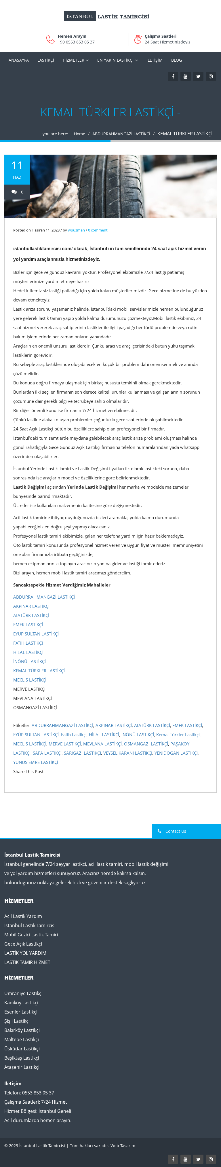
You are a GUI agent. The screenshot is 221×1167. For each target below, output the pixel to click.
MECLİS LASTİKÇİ (29, 680)
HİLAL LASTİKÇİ (28, 652)
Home (79, 133)
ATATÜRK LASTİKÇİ (31, 615)
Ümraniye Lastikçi (23, 993)
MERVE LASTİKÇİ (65, 744)
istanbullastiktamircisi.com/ (43, 248)
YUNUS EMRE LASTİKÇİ (35, 762)
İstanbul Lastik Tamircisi (30, 925)
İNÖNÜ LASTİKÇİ (29, 661)
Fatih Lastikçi (74, 734)
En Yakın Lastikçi (115, 60)
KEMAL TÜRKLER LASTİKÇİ (39, 670)
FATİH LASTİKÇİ (28, 643)
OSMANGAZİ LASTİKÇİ (146, 744)
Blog (176, 60)
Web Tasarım (122, 1145)
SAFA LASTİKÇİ (47, 753)
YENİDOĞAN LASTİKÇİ (176, 753)
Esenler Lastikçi (20, 1012)
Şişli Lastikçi (17, 1021)
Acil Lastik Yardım (23, 916)
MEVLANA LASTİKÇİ (102, 744)
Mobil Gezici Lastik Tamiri (31, 934)
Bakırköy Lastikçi (22, 1030)
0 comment (98, 230)
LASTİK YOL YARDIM (25, 953)
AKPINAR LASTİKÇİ (31, 606)
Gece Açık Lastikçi (23, 944)
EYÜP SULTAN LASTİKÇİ (36, 634)
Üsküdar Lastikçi (22, 1048)
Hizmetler (73, 60)
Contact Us (175, 831)
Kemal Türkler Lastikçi (178, 734)
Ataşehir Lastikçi (21, 1067)
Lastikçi (45, 60)
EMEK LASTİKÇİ (28, 624)
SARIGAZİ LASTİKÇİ (82, 753)
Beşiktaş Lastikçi (21, 1058)
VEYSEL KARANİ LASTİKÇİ (127, 753)
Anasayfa (19, 60)
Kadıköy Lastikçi (21, 1002)
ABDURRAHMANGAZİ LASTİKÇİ (121, 133)
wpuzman (76, 230)
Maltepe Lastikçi (21, 1039)
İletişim (154, 60)
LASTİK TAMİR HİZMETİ (28, 962)
